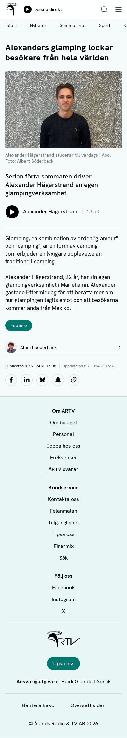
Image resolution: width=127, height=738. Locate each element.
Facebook (63, 587)
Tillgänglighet (63, 522)
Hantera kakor (39, 705)
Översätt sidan (88, 705)
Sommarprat (73, 25)
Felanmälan (63, 510)
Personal (63, 434)
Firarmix (64, 546)
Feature (18, 325)
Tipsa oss (63, 534)
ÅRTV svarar (63, 469)
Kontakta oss (63, 499)
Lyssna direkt (48, 9)
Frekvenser (63, 457)
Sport (104, 25)
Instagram (64, 599)
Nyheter (38, 25)
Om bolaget (63, 422)
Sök (63, 557)
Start (12, 25)
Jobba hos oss (63, 445)
